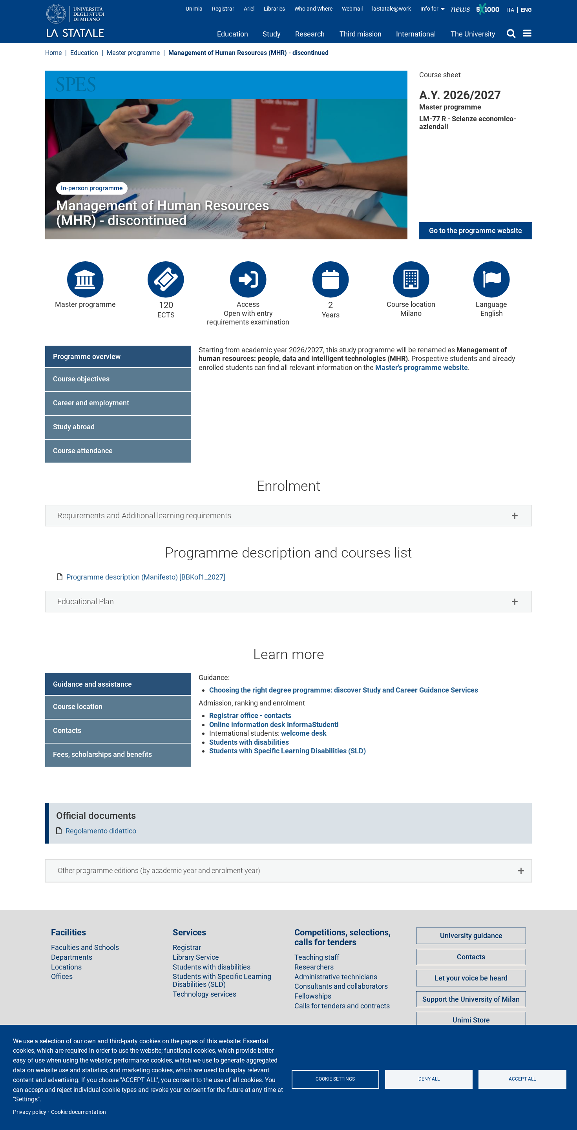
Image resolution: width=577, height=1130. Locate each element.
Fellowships (312, 996)
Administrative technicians (335, 977)
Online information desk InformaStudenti (274, 724)
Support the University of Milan (471, 999)
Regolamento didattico (101, 831)
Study (272, 34)
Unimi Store (471, 1020)
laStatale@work (391, 8)
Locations (66, 967)
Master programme (133, 52)
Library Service (196, 957)
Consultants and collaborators (341, 986)
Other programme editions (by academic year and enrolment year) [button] (159, 870)
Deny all (429, 1079)
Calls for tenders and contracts (342, 1006)
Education (232, 34)
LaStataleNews (460, 9)
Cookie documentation (78, 1112)
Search (509, 33)
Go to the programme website (475, 230)
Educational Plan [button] (85, 601)
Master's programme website (421, 367)
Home (525, 33)
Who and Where (313, 8)
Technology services (204, 994)
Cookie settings (335, 1079)
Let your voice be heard (471, 978)
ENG (526, 10)
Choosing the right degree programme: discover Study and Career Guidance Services (343, 690)
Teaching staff (316, 957)
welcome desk (303, 733)
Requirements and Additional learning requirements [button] (144, 515)
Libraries (274, 8)
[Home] (83, 21)
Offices (62, 977)
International (416, 34)
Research (310, 34)
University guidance (471, 935)
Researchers (314, 967)
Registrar (223, 8)
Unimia (194, 8)
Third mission (361, 34)
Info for (430, 8)
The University (473, 34)
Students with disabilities (249, 742)
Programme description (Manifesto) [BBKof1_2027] (145, 577)
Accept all (522, 1079)
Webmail (352, 8)
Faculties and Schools (85, 947)
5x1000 (488, 9)
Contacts (471, 957)
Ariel (249, 8)
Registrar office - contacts (250, 715)
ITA (510, 10)
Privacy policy (29, 1112)
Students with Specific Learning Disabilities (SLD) (287, 751)
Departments (71, 957)
